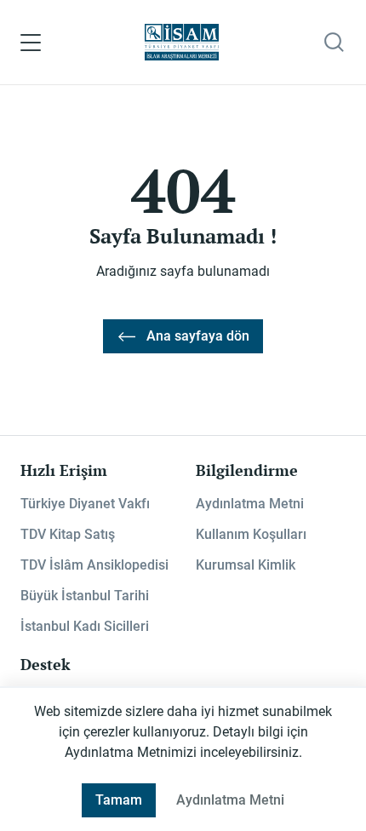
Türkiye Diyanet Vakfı (85, 504)
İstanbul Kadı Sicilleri (84, 626)
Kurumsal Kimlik (245, 565)
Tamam (118, 800)
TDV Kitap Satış (67, 534)
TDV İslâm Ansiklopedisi (94, 565)
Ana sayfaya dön (197, 336)
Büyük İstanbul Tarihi (84, 595)
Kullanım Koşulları (251, 534)
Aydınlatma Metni (250, 504)
